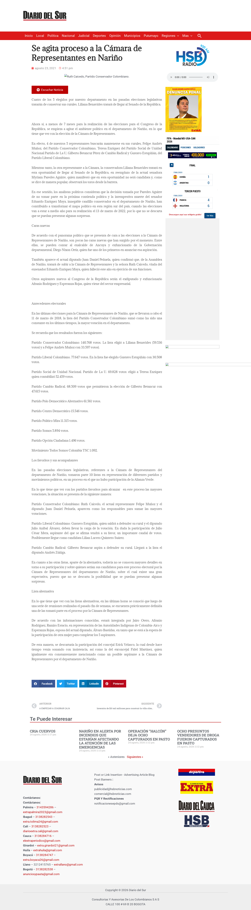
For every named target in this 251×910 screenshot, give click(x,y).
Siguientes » (135, 757)
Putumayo (151, 36)
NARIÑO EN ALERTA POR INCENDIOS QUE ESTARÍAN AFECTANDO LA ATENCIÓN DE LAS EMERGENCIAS (100, 739)
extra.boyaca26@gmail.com (41, 859)
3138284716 (43, 836)
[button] (177, 35)
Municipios (132, 36)
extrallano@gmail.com (68, 864)
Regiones (168, 36)
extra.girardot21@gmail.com (55, 845)
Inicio (29, 36)
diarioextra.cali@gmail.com (40, 831)
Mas (185, 36)
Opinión (115, 36)
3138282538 (44, 869)
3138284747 (44, 855)
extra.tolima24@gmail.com (40, 821)
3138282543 (43, 817)
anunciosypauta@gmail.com (41, 874)
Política (52, 36)
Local (40, 36)
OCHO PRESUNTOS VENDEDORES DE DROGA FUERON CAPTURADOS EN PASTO (198, 737)
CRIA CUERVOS (42, 731)
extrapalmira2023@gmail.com (42, 812)
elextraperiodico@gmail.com (41, 840)
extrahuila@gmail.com (47, 850)
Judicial (83, 36)
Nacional (68, 36)
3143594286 (45, 807)
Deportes (99, 36)
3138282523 (39, 826)
